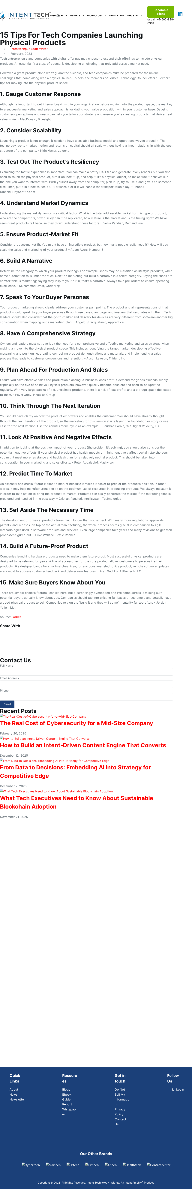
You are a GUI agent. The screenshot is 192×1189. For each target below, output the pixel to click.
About (14, 1089)
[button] (86, 630)
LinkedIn (177, 1089)
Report (67, 1104)
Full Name (6, 665)
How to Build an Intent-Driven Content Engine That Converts (83, 745)
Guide (66, 1099)
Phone (4, 690)
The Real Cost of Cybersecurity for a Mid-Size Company (76, 723)
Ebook (66, 1094)
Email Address (9, 678)
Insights (75, 15)
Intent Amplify (134, 1182)
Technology (95, 15)
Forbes (16, 617)
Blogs (66, 1089)
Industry (133, 15)
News (13, 1094)
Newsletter (116, 15)
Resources (57, 15)
